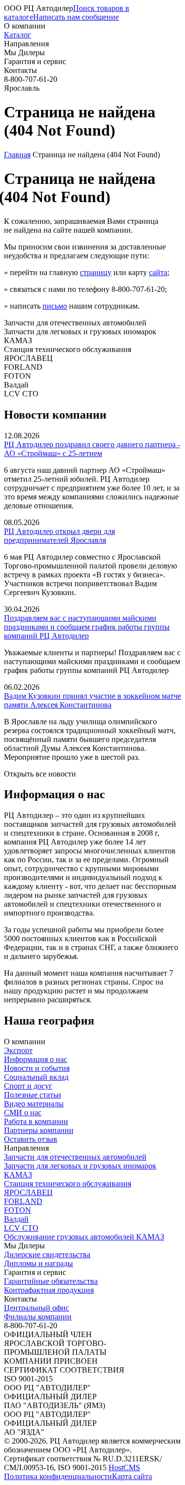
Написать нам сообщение (76, 17)
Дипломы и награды (38, 1263)
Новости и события (37, 1068)
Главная (17, 154)
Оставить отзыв (30, 1139)
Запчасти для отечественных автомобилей (75, 1157)
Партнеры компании (39, 1130)
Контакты (20, 70)
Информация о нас (35, 1059)
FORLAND (23, 1201)
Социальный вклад (36, 1077)
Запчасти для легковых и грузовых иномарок (80, 1166)
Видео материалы (34, 1103)
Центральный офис (36, 1308)
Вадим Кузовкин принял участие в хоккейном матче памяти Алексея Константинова (92, 700)
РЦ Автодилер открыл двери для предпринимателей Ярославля (59, 535)
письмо (54, 306)
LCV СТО (21, 1228)
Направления (26, 43)
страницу (95, 272)
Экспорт (18, 1050)
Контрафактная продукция (49, 1290)
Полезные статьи (32, 1095)
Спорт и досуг (28, 1086)
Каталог (17, 35)
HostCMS (124, 1467)
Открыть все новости (40, 774)
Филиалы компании (38, 1316)
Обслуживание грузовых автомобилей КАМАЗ (84, 1237)
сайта (158, 272)
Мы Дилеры (24, 52)
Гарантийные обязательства (51, 1281)
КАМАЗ (18, 1174)
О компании (24, 26)
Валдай (16, 1219)
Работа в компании (36, 1121)
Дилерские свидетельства (47, 1254)
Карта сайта (132, 1476)
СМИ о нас (22, 1112)
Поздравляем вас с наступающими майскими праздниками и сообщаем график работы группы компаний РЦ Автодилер (87, 627)
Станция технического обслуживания (67, 1183)
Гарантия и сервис (35, 61)
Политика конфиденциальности (58, 1476)
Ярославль (21, 88)
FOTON (17, 1210)
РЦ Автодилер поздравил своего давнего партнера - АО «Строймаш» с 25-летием (92, 449)
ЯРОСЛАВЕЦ (28, 1192)
